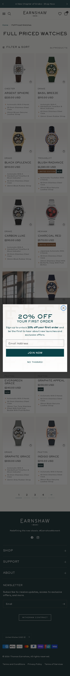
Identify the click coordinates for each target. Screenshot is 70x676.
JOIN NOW (35, 353)
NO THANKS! (35, 362)
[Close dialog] (63, 307)
